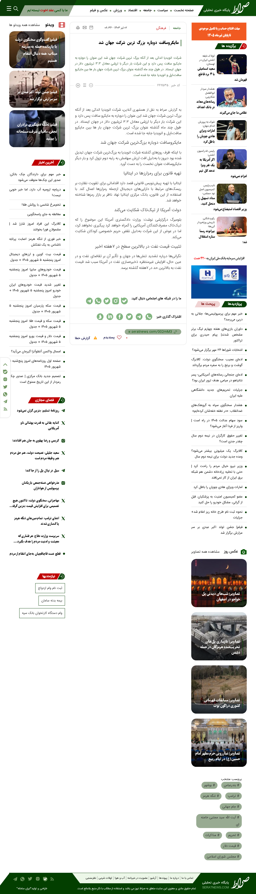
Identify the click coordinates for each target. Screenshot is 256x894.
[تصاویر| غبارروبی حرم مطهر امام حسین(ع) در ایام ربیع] (219, 743)
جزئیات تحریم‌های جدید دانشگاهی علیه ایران (217, 393)
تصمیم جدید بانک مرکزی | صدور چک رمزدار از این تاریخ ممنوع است (35, 379)
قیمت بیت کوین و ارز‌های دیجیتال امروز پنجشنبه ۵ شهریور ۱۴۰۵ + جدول (35, 257)
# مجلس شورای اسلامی (223, 857)
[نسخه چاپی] (78, 27)
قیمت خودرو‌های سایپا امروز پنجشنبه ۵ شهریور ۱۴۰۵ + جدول (35, 272)
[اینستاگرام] (5, 379)
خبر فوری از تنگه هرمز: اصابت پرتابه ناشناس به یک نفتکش (35, 242)
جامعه (147, 10)
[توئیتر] (5, 387)
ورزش (118, 10)
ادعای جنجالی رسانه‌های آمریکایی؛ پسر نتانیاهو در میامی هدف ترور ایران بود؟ (217, 377)
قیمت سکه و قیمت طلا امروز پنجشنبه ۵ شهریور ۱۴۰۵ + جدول (35, 324)
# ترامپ (233, 796)
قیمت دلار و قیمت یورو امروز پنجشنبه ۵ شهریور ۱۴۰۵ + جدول (35, 339)
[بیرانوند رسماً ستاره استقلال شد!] (231, 227)
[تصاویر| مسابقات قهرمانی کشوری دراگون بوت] (219, 689)
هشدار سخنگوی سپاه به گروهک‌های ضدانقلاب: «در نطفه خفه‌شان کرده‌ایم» (217, 408)
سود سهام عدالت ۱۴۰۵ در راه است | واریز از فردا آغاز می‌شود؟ (217, 423)
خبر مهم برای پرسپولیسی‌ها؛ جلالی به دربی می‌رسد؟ (217, 316)
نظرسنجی (91, 878)
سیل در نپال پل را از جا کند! (42, 470)
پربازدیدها (235, 304)
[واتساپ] (5, 394)
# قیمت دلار (231, 846)
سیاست (163, 10)
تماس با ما (187, 878)
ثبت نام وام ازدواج (50, 588)
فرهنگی (161, 28)
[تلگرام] (5, 401)
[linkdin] (110, 316)
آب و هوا (120, 878)
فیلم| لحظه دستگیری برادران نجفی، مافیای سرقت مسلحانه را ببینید (36, 131)
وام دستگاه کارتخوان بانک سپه (42, 613)
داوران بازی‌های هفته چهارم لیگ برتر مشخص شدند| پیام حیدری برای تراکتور (217, 334)
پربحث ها (208, 304)
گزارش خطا (83, 338)
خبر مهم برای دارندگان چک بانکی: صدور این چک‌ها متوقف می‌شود (35, 177)
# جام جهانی (230, 807)
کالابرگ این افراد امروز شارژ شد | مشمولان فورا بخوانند (35, 226)
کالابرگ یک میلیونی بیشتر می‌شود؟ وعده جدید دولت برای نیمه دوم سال (217, 453)
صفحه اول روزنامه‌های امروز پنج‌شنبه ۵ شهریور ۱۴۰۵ (35, 364)
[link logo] (224, 8)
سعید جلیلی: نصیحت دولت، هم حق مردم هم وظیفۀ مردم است (34, 455)
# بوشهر (209, 785)
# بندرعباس (231, 785)
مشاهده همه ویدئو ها (24, 25)
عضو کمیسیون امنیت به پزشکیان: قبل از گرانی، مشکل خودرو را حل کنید (217, 499)
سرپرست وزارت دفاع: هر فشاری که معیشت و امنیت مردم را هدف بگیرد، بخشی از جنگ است (37, 539)
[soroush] (100, 316)
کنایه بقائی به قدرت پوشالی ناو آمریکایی (39, 426)
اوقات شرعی (105, 878)
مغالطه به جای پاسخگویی (44, 214)
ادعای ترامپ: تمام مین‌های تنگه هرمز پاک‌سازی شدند (36, 521)
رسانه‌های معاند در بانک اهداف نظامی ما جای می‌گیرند (221, 107)
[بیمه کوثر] (219, 291)
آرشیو (153, 878)
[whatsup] (149, 316)
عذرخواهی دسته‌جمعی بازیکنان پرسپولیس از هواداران (40, 485)
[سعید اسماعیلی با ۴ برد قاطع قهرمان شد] (231, 64)
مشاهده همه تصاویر (205, 552)
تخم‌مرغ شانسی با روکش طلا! (41, 205)
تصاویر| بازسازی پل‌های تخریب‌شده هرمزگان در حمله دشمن (220, 647)
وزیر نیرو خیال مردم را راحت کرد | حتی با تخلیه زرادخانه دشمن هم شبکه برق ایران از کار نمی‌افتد (217, 471)
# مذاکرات (213, 835)
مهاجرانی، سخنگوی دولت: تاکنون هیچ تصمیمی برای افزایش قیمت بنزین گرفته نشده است (35, 503)
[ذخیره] (91, 27)
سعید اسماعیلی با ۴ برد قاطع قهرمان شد (222, 74)
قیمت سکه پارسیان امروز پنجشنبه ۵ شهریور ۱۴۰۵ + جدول (35, 308)
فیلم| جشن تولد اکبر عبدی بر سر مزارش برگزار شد (217, 530)
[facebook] (119, 316)
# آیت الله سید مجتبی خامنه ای (220, 821)
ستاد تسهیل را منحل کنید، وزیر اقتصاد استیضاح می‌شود (222, 204)
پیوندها (163, 878)
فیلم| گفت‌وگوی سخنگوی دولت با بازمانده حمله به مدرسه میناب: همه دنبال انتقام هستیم (36, 50)
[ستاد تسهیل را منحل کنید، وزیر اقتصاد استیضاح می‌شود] (231, 194)
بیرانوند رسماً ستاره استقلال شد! (223, 237)
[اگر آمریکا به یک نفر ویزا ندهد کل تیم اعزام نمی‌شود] (231, 159)
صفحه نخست (184, 10)
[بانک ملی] (219, 258)
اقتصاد (132, 10)
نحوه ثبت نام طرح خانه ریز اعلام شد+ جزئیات (217, 514)
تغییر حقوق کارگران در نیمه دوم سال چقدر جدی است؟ (217, 438)
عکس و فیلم (99, 10)
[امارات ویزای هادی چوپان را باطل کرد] (231, 130)
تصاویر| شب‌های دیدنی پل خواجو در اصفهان (221, 596)
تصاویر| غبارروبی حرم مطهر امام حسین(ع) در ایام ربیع (217, 756)
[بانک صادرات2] (219, 274)
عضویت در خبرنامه (138, 878)
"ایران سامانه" (24, 889)
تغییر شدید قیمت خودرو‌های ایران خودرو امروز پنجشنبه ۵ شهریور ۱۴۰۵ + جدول (35, 290)
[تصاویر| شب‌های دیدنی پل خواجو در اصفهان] (219, 583)
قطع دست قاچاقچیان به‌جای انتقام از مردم (35, 553)
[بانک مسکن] (219, 31)
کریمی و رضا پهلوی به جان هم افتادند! (35, 440)
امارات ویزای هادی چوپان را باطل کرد (218, 487)
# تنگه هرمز (211, 796)
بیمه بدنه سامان (51, 600)
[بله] (5, 372)
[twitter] (129, 316)
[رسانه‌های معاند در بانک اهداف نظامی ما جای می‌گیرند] (231, 97)
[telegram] (139, 316)
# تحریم (233, 835)
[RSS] (5, 409)
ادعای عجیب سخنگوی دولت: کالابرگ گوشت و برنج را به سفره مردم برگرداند (217, 362)
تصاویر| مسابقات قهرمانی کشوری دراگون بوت (222, 703)
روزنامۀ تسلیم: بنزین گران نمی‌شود (38, 410)
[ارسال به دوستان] (84, 27)
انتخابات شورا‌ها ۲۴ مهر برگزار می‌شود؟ (217, 350)
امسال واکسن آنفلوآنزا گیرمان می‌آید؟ (36, 351)
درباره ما (174, 878)
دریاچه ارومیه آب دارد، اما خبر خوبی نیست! (35, 192)
